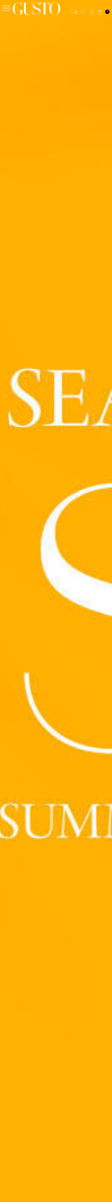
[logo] (36, 8)
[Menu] (6, 8)
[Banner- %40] (56, 601)
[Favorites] (83, 12)
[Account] (92, 12)
